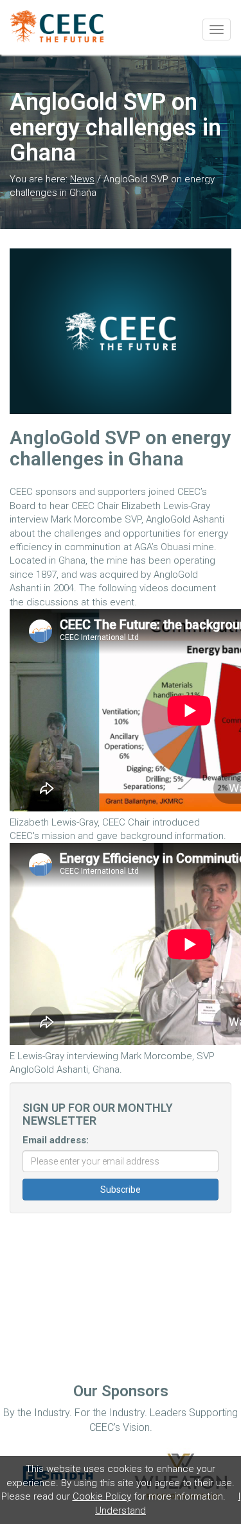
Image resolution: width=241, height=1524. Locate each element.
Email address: (55, 1140)
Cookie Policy (102, 1496)
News (82, 179)
